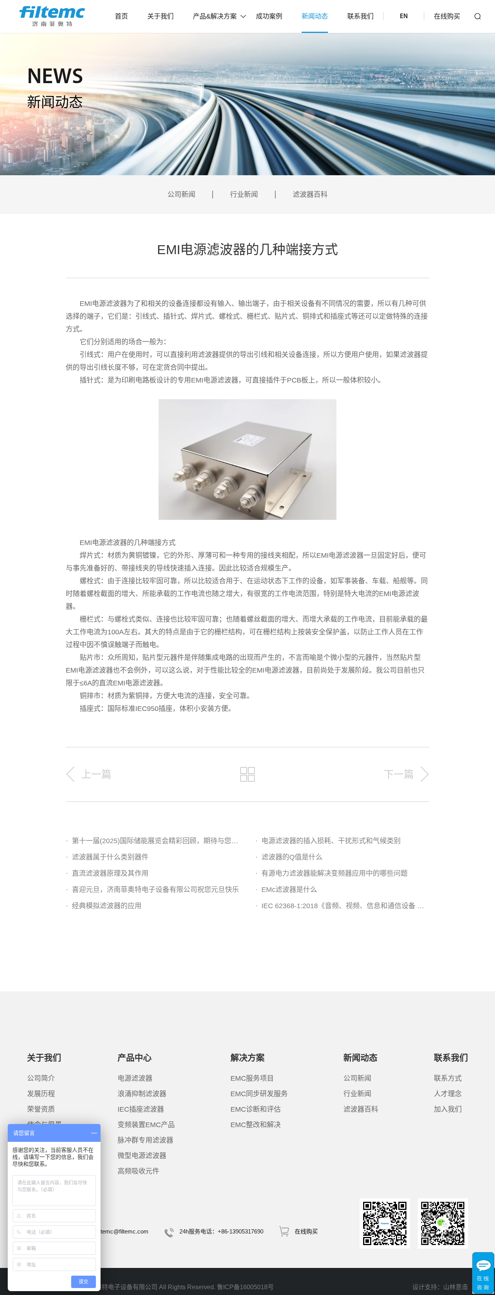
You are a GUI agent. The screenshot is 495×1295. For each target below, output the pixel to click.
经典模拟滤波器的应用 (104, 906)
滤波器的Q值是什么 (289, 857)
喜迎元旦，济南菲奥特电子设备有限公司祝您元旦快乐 (152, 890)
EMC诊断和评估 (255, 1109)
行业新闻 (244, 194)
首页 (121, 16)
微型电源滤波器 (142, 1156)
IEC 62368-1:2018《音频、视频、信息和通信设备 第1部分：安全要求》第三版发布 (342, 906)
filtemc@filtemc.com (122, 1231)
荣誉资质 (41, 1109)
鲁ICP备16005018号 (245, 1287)
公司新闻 (181, 194)
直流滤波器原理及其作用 (107, 873)
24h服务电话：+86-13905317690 (221, 1231)
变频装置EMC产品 (146, 1125)
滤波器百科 (310, 194)
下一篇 (399, 774)
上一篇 (96, 774)
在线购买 (447, 16)
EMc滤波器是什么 (286, 890)
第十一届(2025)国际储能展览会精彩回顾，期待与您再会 (153, 841)
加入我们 (448, 1109)
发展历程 (41, 1094)
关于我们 (160, 16)
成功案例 (269, 16)
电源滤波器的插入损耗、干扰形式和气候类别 (328, 841)
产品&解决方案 (215, 16)
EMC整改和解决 (255, 1125)
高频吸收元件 (138, 1171)
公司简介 (41, 1078)
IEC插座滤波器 (141, 1109)
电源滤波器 (135, 1078)
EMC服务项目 (252, 1078)
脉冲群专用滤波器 (145, 1140)
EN (404, 16)
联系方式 (448, 1078)
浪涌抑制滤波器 (142, 1094)
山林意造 (455, 1287)
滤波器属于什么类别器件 (107, 857)
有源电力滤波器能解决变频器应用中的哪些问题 (331, 873)
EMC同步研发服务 (259, 1094)
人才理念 (448, 1094)
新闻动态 (315, 16)
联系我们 (360, 16)
